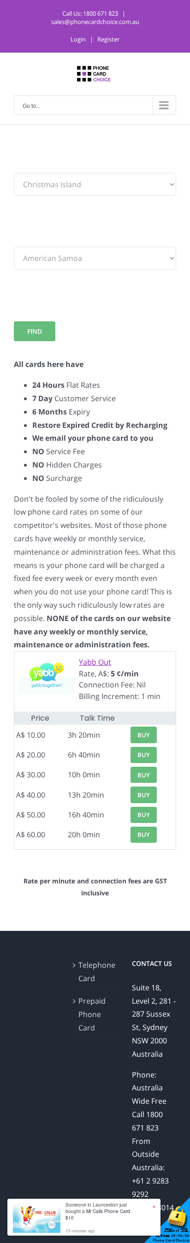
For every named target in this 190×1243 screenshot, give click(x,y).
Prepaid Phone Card (92, 1014)
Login (78, 39)
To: (19, 240)
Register (108, 39)
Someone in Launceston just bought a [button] (97, 1211)
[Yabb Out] (46, 662)
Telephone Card (95, 971)
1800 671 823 (100, 13)
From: (24, 166)
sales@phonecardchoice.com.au (95, 22)
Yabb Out (95, 662)
